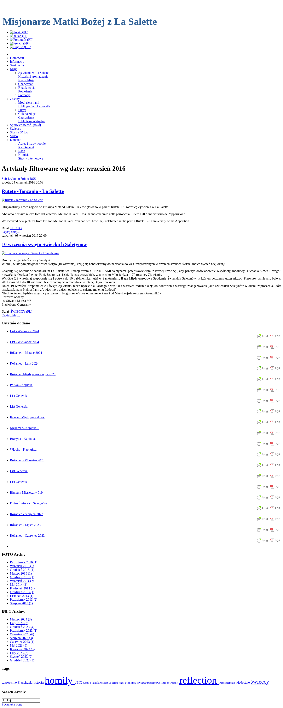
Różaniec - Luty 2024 (24, 363)
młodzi (150, 682)
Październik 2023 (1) (23, 630)
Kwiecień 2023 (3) (22, 649)
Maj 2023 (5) (18, 645)
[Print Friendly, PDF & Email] (268, 338)
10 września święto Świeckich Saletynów (44, 244)
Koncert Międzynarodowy (27, 417)
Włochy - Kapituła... (23, 449)
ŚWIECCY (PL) (21, 311)
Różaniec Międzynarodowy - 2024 (33, 374)
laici (94, 682)
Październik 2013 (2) (23, 599)
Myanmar (142, 682)
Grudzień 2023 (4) (22, 627)
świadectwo (242, 682)
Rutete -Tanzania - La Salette (33, 191)
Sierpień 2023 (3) (21, 638)
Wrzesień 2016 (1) (22, 566)
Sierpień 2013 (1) (21, 603)
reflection (199, 680)
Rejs (221, 682)
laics (100, 682)
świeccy (260, 682)
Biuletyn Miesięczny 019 (26, 492)
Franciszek (25, 682)
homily (60, 680)
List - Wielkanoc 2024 (24, 331)
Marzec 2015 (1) (21, 573)
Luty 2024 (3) (19, 623)
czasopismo (10, 682)
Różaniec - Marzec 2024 (26, 352)
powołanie (173, 682)
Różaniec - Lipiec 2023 (25, 525)
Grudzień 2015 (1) (22, 569)
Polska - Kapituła (21, 385)
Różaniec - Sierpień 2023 (26, 514)
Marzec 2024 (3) (21, 619)
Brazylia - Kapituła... (23, 438)
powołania (160, 682)
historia (39, 682)
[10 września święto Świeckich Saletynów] (30, 253)
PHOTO (16, 228)
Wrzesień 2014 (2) (22, 581)
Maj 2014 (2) (18, 584)
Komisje (87, 682)
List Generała (19, 395)
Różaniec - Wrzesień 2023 (27, 460)
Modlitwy (131, 682)
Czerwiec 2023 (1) (22, 641)
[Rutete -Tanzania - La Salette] (22, 200)
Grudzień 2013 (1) (22, 592)
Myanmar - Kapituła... (24, 428)
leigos (122, 682)
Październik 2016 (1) (23, 562)
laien (106, 682)
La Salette (114, 682)
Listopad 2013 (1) (21, 596)
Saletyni (229, 682)
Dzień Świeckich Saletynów (28, 503)
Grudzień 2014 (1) (22, 577)
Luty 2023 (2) (19, 653)
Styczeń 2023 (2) (21, 656)
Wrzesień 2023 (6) (22, 634)
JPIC (79, 682)
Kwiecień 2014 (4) (22, 588)
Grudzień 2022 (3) (22, 660)
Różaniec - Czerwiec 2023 (27, 535)
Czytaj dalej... (11, 232)
